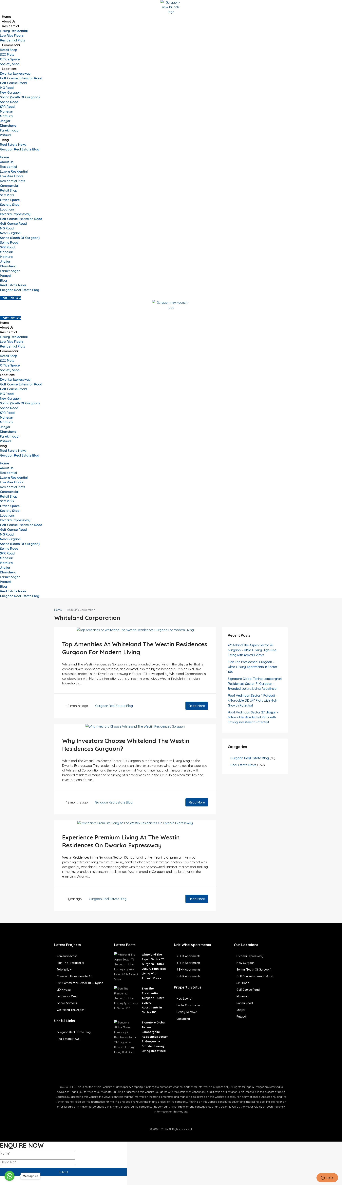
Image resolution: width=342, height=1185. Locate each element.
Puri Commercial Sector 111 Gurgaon (80, 983)
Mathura (6, 116)
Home (6, 17)
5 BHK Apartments (188, 976)
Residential (10, 26)
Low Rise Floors (12, 36)
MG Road (7, 88)
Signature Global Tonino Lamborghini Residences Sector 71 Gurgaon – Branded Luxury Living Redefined (255, 684)
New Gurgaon (10, 92)
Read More (197, 706)
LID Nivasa (64, 989)
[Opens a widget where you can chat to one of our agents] (327, 1178)
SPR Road (7, 107)
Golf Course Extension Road (21, 78)
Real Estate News (13, 145)
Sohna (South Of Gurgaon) (20, 97)
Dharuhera (8, 126)
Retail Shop (8, 50)
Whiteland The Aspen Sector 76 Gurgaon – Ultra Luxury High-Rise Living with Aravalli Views (252, 650)
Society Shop (10, 64)
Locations (9, 69)
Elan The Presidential (70, 963)
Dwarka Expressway (15, 73)
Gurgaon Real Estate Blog (19, 149)
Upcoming (183, 1019)
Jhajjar (5, 121)
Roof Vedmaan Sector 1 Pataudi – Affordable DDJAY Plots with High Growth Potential (252, 700)
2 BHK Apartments (188, 956)
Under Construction (189, 1005)
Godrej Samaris (67, 1003)
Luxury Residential (14, 31)
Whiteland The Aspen (71, 1010)
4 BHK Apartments (188, 969)
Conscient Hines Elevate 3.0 (74, 976)
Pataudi (5, 135)
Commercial (11, 45)
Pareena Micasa (67, 956)
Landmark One (66, 996)
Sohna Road (9, 102)
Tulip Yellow (64, 969)
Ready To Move (187, 1012)
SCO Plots (7, 54)
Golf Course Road (13, 83)
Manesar (6, 111)
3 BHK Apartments (188, 963)
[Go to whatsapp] (9, 1176)
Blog (5, 140)
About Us (8, 21)
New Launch (184, 998)
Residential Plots (12, 40)
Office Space (10, 59)
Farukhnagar (10, 130)
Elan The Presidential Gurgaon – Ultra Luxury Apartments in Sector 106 (252, 667)
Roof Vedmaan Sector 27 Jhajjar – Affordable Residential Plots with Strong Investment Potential (253, 717)
